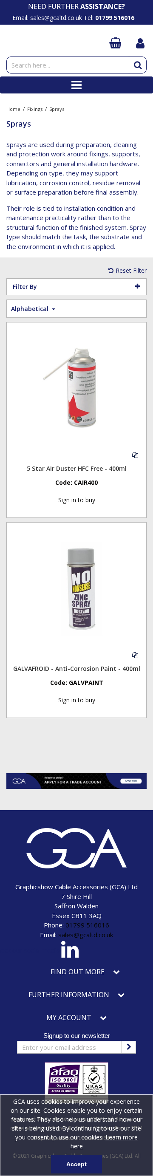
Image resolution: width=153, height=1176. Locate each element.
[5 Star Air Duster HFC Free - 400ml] (77, 388)
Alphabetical (30, 309)
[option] (76, 6)
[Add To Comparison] (135, 454)
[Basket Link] (114, 43)
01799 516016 (87, 925)
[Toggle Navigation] (76, 84)
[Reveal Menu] (76, 85)
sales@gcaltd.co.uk (85, 934)
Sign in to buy (76, 500)
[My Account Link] (140, 44)
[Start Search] (138, 65)
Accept (76, 1164)
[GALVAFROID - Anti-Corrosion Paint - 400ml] (77, 588)
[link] (70, 950)
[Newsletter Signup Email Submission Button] (129, 1047)
